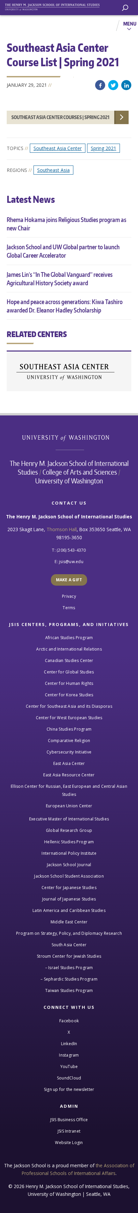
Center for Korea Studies (69, 695)
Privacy (69, 596)
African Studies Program (69, 637)
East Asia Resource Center (68, 775)
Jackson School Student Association (69, 876)
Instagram (69, 1055)
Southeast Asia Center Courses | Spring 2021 (60, 117)
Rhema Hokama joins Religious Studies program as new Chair (66, 224)
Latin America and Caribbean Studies (69, 910)
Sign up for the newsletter (69, 1089)
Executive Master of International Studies (69, 819)
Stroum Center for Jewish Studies (69, 956)
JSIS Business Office (69, 1120)
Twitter (113, 85)
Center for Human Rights (69, 683)
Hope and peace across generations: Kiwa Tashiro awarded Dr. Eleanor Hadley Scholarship (65, 306)
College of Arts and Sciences (80, 472)
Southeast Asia (53, 170)
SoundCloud (69, 1078)
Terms (69, 608)
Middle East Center (69, 922)
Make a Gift (69, 580)
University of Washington (69, 437)
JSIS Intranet (69, 1131)
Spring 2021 (103, 148)
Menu (129, 24)
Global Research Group (69, 830)
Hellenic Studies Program (69, 842)
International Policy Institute (69, 853)
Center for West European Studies (69, 718)
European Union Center (69, 806)
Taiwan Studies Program (69, 990)
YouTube (69, 1066)
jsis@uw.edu (71, 561)
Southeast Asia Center (57, 148)
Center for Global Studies (69, 672)
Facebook (100, 85)
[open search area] (125, 8)
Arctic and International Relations (69, 649)
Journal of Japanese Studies (69, 899)
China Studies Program (69, 729)
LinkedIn (126, 85)
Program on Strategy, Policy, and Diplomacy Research (69, 933)
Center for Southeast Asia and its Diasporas (69, 706)
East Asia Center (69, 763)
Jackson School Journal (69, 865)
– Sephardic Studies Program (69, 979)
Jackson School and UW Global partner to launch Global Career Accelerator (63, 251)
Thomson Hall (62, 529)
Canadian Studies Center (69, 660)
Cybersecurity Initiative (69, 752)
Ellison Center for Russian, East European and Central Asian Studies (69, 790)
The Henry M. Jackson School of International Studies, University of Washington (55, 6)
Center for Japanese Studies (69, 887)
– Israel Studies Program (69, 967)
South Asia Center (69, 945)
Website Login (69, 1142)
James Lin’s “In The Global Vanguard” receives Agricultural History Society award (60, 278)
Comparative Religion (69, 740)
